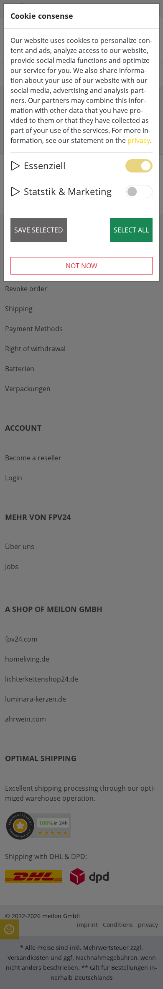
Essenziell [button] (45, 166)
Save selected (38, 230)
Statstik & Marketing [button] (68, 191)
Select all (131, 230)
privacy (138, 140)
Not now (81, 265)
